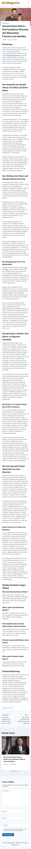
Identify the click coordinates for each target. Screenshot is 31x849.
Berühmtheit (5, 23)
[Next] (27, 753)
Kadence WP (15, 844)
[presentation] (15, 745)
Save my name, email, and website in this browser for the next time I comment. (15, 829)
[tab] (12, 771)
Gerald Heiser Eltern (13, 55)
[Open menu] (28, 3)
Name (5, 811)
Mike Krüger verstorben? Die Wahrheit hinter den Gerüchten (23, 719)
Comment (6, 791)
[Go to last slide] (4, 753)
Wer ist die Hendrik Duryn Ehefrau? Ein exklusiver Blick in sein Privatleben (14, 759)
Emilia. (5, 39)
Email (5, 818)
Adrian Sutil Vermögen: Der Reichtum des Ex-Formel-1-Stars (7, 719)
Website (5, 825)
